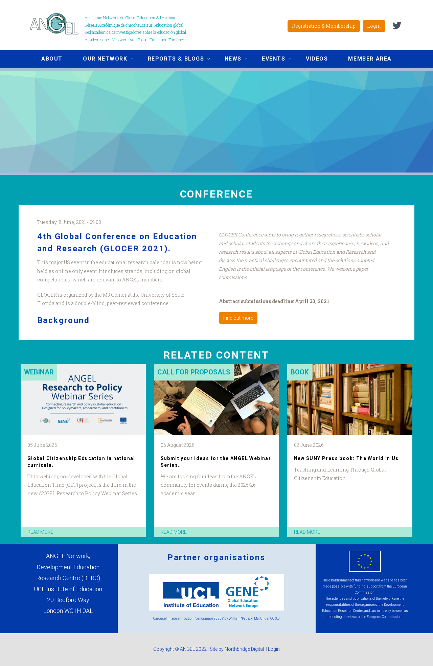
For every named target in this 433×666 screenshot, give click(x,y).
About (52, 58)
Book (300, 372)
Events (269, 59)
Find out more (238, 318)
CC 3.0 (275, 618)
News (228, 59)
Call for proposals (193, 372)
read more (40, 532)
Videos (317, 58)
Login (374, 26)
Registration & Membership (324, 26)
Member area (370, 58)
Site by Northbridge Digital (237, 649)
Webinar (39, 372)
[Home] (57, 23)
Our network (100, 59)
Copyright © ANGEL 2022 (180, 649)
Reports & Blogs (171, 59)
